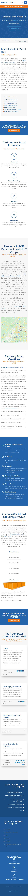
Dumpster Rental (5, 39)
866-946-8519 (15, 130)
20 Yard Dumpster (14, 563)
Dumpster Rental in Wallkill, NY (11, 99)
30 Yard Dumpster (14, 568)
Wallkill (17, 39)
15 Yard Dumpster (14, 557)
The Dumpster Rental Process (10, 97)
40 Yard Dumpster (14, 573)
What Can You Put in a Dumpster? (11, 111)
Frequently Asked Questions (10, 101)
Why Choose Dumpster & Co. (10, 103)
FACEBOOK (7, 879)
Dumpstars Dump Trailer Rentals (12, 716)
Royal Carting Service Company (10, 745)
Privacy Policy (9, 886)
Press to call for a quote (14, 6)
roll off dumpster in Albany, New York (13, 275)
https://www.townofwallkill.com (12, 408)
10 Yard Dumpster (14, 552)
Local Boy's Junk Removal (12, 686)
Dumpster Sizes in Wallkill (10, 107)
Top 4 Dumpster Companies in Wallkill (12, 109)
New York (12, 39)
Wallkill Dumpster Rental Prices (11, 105)
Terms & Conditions (18, 886)
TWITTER (14, 879)
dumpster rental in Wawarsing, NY (13, 62)
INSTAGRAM (21, 879)
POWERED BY (22, 41)
